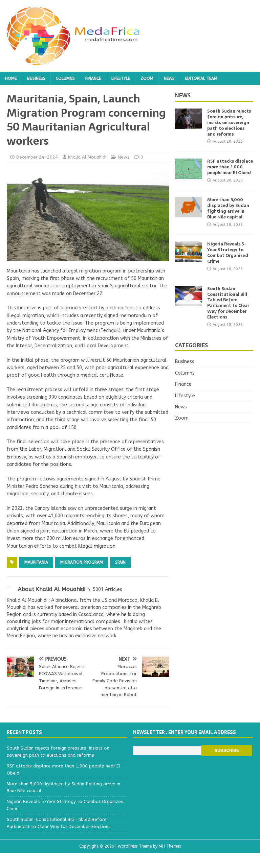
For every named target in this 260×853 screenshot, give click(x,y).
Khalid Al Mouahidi (87, 157)
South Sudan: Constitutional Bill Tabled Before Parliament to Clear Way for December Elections (228, 303)
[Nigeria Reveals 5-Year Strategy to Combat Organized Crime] (188, 258)
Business (36, 78)
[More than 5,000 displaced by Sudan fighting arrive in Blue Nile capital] (188, 213)
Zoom (146, 78)
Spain (120, 562)
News (169, 78)
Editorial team (201, 78)
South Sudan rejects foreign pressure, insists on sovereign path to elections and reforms (229, 123)
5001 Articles (107, 589)
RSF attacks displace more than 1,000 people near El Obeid (230, 167)
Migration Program (81, 562)
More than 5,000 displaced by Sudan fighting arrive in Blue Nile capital (228, 208)
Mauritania (36, 562)
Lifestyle (120, 78)
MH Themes (170, 846)
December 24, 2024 (37, 157)
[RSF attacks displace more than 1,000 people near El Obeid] (188, 175)
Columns (65, 78)
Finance (93, 78)
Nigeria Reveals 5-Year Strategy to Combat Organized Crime (227, 252)
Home (11, 78)
